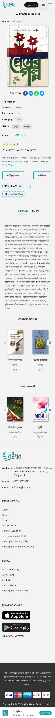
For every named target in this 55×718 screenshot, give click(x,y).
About (5, 509)
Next (50, 342)
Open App (45, 712)
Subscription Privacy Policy (15, 541)
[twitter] (41, 93)
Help (4, 515)
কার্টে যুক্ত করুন (13, 175)
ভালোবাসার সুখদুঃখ (15, 427)
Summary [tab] (22, 211)
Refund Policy (9, 585)
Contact (6, 580)
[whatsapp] (36, 93)
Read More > (8, 165)
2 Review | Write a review (19, 150)
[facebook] (25, 93)
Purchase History (10, 569)
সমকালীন (27, 126)
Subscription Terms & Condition (18, 546)
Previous (5, 342)
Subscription (32, 5)
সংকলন (15, 364)
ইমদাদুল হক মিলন (15, 432)
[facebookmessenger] (30, 93)
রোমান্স (16, 126)
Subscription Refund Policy (15, 590)
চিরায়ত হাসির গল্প (40, 359)
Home (5, 21)
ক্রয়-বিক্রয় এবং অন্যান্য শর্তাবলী (14, 536)
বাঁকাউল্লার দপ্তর (15, 359)
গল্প (19, 119)
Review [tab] (35, 211)
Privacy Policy (9, 525)
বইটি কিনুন (42, 175)
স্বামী (40, 427)
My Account (8, 574)
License (6, 520)
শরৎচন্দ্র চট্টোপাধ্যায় (40, 432)
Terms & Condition (11, 530)
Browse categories (29, 13)
